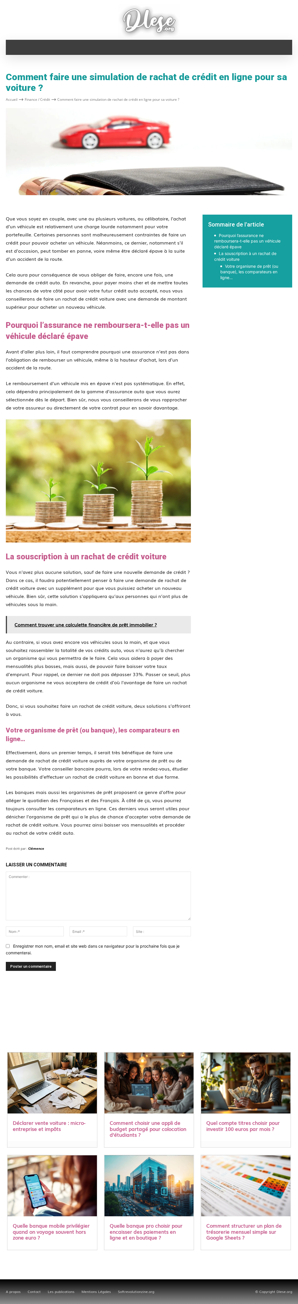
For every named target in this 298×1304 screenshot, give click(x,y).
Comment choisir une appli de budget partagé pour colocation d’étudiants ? (148, 1128)
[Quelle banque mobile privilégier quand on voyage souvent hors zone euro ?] (52, 1186)
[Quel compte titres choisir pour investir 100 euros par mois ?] (245, 1083)
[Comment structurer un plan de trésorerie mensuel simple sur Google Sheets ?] (245, 1186)
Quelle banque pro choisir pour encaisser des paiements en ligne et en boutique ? (146, 1231)
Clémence (36, 848)
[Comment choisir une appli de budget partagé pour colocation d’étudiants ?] (149, 1083)
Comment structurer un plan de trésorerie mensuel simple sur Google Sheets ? (244, 1231)
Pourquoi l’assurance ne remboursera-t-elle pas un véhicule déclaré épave (247, 241)
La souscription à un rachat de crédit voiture (245, 256)
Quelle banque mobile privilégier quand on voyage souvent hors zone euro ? (51, 1231)
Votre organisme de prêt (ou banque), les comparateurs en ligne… (249, 272)
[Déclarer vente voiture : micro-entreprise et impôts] (52, 1083)
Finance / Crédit (37, 99)
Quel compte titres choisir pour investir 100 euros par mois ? (243, 1125)
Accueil (11, 99)
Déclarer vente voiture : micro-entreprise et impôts (49, 1125)
